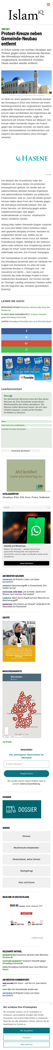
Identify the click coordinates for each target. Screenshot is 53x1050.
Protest (35, 497)
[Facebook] (26, 331)
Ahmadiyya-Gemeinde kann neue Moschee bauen (26, 321)
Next (40, 921)
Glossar (26, 836)
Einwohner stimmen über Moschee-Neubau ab (25, 308)
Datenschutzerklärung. (30, 784)
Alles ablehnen (27, 1044)
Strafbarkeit (44, 497)
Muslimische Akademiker (26, 848)
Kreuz (28, 497)
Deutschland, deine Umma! (26, 859)
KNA (22, 497)
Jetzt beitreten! (26, 563)
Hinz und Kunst (26, 882)
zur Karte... (8, 742)
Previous (11, 921)
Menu (48, 3)
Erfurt (16, 497)
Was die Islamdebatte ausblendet (20, 989)
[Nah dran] (51, 1004)
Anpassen (27, 1037)
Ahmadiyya (8, 497)
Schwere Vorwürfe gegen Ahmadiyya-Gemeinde (23, 315)
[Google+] (26, 343)
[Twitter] (26, 337)
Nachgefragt (26, 871)
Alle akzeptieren (26, 1031)
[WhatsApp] (26, 350)
